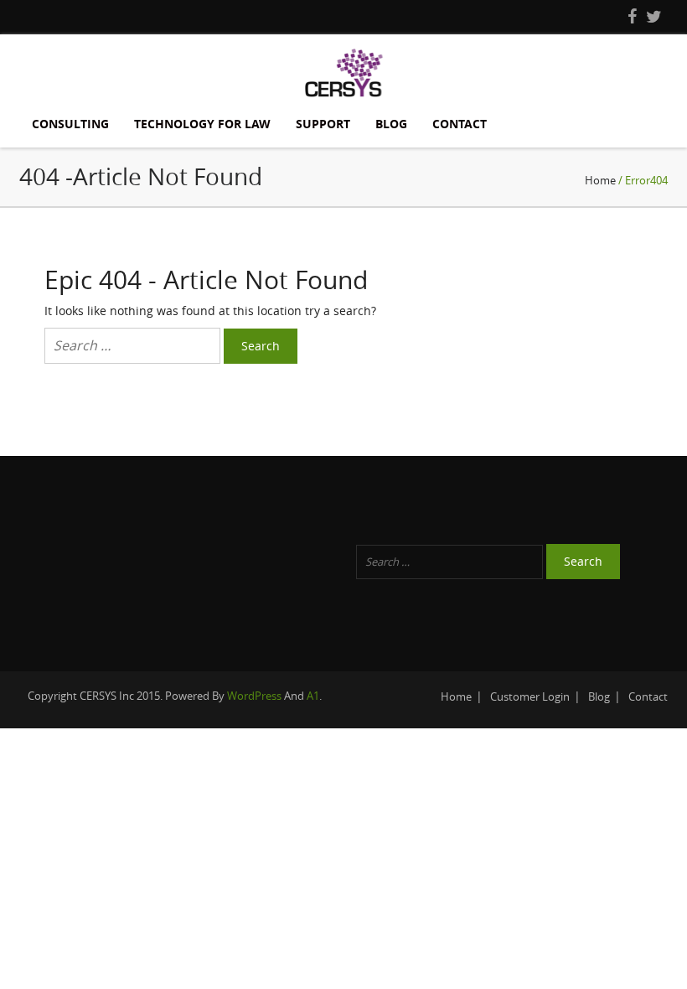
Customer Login (530, 696)
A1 (313, 695)
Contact (459, 124)
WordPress (254, 695)
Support (323, 124)
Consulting (70, 124)
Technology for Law (202, 124)
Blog (391, 124)
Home (600, 180)
